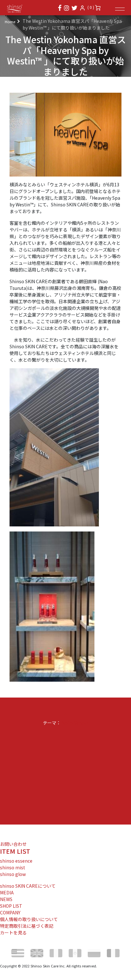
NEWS (6, 899)
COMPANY (10, 912)
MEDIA (7, 892)
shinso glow (13, 874)
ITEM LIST (15, 851)
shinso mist (12, 867)
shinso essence (16, 861)
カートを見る (13, 932)
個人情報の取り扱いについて (29, 919)
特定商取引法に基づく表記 (26, 926)
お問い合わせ (13, 844)
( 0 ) (91, 7)
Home (10, 21)
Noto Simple (75, 722)
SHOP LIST (11, 906)
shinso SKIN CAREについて (28, 886)
